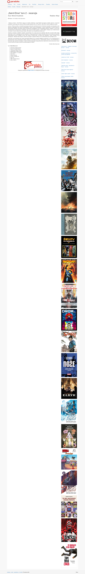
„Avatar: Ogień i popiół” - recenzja (68, 73)
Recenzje (18, 6)
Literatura (10, 4)
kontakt (20, 572)
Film (14, 4)
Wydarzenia (24, 4)
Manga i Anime (41, 4)
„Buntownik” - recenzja (65, 50)
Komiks (18, 4)
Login (77, 1)
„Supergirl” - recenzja (65, 62)
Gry (29, 4)
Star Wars (34, 4)
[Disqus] (33, 89)
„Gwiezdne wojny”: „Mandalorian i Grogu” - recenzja (67, 66)
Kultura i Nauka (55, 4)
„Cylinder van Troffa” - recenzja (67, 57)
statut (12, 572)
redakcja (8, 572)
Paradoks (48, 4)
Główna (9, 6)
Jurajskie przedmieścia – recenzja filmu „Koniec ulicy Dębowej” (69, 53)
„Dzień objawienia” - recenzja (67, 60)
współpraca (16, 572)
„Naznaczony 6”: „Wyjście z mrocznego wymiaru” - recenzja (69, 47)
